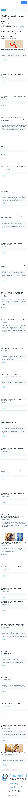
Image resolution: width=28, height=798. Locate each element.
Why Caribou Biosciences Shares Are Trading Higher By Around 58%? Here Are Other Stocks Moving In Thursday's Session (13, 294)
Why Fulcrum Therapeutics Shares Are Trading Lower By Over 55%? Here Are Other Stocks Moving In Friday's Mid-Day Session (13, 516)
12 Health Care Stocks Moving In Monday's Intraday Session (12, 75)
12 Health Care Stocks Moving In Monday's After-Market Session (13, 567)
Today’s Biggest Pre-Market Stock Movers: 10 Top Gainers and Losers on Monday (13, 753)
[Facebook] (12, 791)
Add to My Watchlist (20, 26)
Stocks (10, 10)
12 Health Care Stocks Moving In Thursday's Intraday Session (12, 244)
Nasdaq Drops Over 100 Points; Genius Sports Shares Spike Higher (12, 216)
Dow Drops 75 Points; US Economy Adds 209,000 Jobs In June (13, 190)
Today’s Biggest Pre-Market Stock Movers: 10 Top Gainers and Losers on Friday (13, 543)
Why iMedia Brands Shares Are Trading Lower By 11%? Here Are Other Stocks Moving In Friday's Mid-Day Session (13, 119)
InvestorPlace (5, 554)
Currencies (11, 12)
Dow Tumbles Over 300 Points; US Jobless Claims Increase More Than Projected (13, 320)
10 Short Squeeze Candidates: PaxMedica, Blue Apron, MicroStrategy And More (13, 421)
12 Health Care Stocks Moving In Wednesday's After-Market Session (12, 602)
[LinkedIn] (15, 791)
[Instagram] (18, 791)
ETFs (15, 10)
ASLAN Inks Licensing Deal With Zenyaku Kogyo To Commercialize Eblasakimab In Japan (13, 375)
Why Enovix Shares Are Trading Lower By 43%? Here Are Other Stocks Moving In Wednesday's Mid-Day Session (13, 626)
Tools (20, 10)
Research (22, 28)
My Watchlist (14, 5)
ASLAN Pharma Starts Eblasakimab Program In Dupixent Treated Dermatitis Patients (13, 704)
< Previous (3, 38)
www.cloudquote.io (14, 783)
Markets (3, 10)
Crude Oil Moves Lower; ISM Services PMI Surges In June (13, 265)
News (7, 12)
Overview (3, 12)
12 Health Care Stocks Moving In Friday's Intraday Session (13, 97)
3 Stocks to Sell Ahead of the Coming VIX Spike (13, 49)
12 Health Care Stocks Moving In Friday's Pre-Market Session (12, 494)
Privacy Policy (21, 786)
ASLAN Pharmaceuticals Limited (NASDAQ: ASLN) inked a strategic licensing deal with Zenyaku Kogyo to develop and (14, 382)
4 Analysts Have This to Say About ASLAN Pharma (11, 145)
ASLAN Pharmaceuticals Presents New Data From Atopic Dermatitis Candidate (13, 167)
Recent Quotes (4, 5)
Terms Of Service (13, 787)
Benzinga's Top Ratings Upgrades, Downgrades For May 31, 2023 (13, 400)
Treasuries (22, 12)
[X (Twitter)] (9, 791)
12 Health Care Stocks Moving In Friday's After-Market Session (13, 449)
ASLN (6, 22)
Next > (15, 38)
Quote (5, 28)
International (16, 12)
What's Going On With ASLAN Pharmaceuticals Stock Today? (13, 349)
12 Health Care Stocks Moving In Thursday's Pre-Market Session (13, 589)
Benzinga (4, 83)
